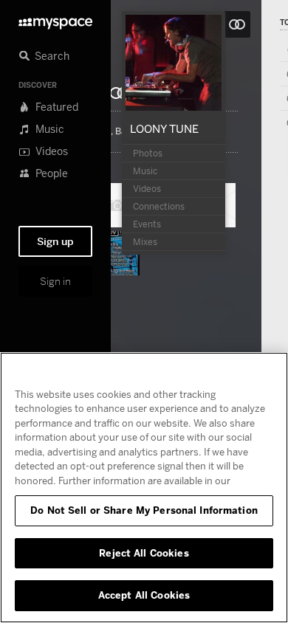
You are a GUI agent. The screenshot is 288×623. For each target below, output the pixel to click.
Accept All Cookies (144, 595)
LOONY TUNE (164, 128)
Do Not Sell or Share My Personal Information (144, 510)
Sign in (55, 281)
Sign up (55, 241)
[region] (144, 487)
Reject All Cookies (143, 553)
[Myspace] (55, 19)
